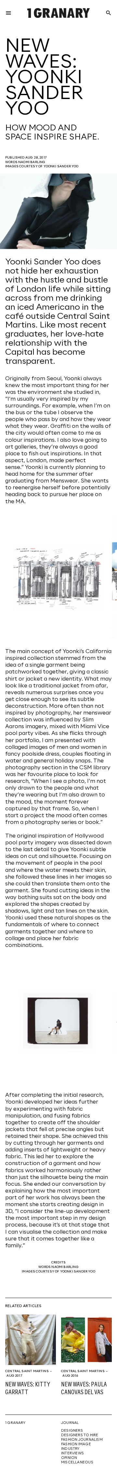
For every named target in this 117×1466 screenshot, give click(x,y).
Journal (70, 1423)
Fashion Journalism (82, 1440)
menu (8, 13)
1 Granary (15, 1423)
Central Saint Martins (27, 1371)
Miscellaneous (77, 1462)
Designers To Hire (79, 1435)
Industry (70, 1449)
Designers (72, 1431)
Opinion (69, 1458)
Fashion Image (76, 1444)
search (108, 13)
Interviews (72, 1453)
